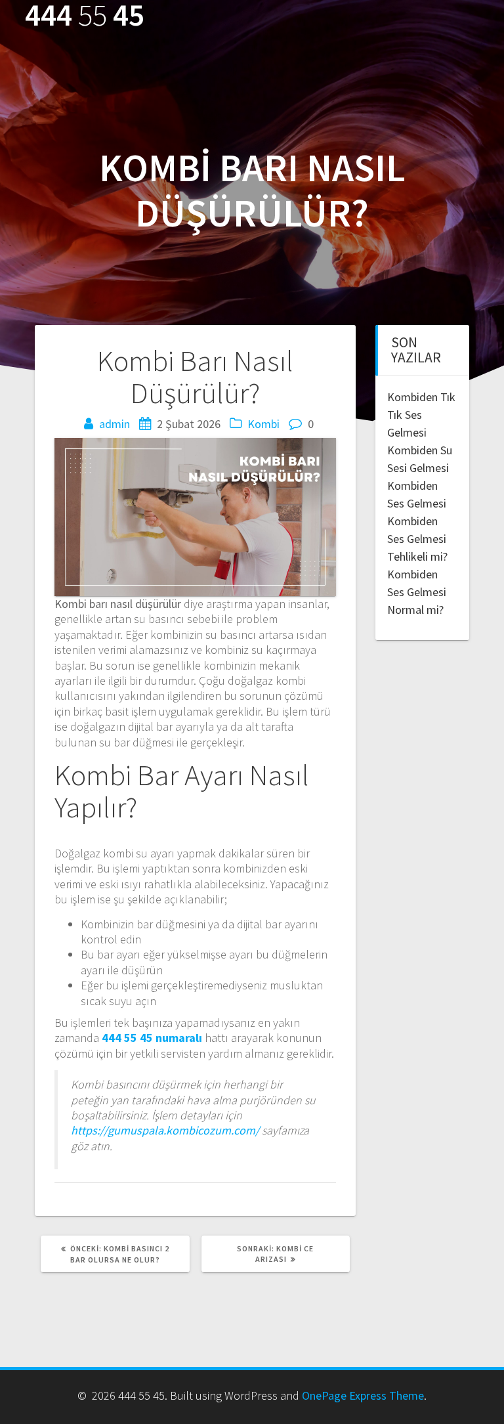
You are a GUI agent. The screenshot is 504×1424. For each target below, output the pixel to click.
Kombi (263, 423)
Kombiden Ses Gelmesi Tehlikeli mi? (417, 538)
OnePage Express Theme (363, 1395)
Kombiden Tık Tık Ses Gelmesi (421, 414)
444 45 (84, 15)
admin (114, 423)
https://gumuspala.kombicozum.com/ (165, 1130)
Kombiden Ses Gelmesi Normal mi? (416, 592)
